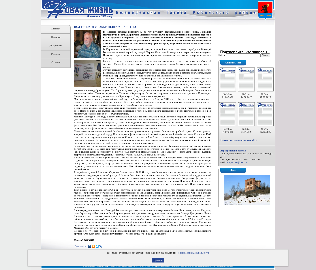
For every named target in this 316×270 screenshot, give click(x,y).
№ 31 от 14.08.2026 (246, 96)
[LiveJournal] (101, 246)
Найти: (221, 55)
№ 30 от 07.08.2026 (265, 96)
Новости (55, 37)
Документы (56, 45)
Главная (55, 28)
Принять (158, 260)
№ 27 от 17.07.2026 (265, 130)
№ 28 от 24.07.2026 (246, 130)
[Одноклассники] (93, 246)
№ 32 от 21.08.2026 (227, 96)
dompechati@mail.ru (236, 162)
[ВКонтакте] (89, 246)
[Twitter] (97, 246)
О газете (55, 62)
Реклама (56, 53)
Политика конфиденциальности (193, 252)
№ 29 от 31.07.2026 (227, 130)
